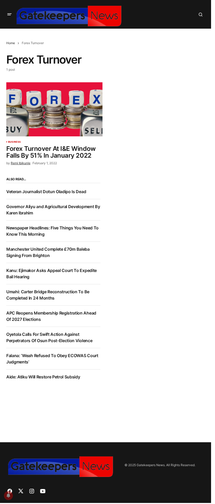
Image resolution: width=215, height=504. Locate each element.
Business (14, 142)
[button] (9, 14)
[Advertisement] (159, 214)
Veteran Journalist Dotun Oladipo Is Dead (46, 191)
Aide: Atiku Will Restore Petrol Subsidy (43, 376)
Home (10, 43)
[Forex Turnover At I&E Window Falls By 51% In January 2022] (54, 109)
